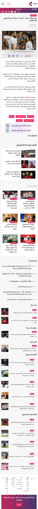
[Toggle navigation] (8, 4)
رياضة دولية (27, 9)
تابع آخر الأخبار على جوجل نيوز (21, 125)
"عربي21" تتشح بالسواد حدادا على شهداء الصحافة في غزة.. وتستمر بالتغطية (23, 349)
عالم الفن (13, 482)
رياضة (34, 9)
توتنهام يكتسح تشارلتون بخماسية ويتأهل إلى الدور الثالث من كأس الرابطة (28, 205)
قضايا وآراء (19, 482)
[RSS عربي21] (3, 12)
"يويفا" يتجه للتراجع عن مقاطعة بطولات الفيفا (28, 227)
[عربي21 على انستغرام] (9, 12)
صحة (14, 486)
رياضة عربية (19, 9)
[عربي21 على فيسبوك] (18, 12)
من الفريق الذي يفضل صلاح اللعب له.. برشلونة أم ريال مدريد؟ (12, 174)
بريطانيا (6, 488)
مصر (7, 490)
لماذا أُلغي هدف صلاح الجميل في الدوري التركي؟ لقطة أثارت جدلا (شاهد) (23, 434)
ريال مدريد (30, 116)
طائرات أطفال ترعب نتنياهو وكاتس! (20, 281)
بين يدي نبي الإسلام (24, 286)
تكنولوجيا (13, 484)
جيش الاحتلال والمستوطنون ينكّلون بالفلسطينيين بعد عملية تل (24, 335)
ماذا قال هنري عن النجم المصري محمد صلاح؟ (13, 162)
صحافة (27, 488)
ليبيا (7, 484)
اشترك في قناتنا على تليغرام (21, 130)
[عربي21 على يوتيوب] (12, 12)
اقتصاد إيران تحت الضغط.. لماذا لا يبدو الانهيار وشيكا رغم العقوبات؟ (16, 275)
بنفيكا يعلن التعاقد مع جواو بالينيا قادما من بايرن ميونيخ (28, 248)
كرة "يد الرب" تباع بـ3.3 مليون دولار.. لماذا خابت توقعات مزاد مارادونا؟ (11, 249)
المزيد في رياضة (32, 186)
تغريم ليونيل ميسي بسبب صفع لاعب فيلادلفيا (21, 456)
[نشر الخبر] (9, 56)
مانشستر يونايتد (29, 120)
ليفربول (26, 97)
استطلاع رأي (19, 488)
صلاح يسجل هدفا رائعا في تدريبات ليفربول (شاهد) (13, 153)
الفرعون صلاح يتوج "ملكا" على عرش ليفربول (25, 312)
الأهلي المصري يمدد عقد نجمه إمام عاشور (10, 227)
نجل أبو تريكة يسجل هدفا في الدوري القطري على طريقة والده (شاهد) (22, 423)
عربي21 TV (12, 479)
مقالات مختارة (19, 484)
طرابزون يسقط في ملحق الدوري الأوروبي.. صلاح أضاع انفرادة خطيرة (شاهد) (22, 445)
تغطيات (27, 482)
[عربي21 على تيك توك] (6, 12)
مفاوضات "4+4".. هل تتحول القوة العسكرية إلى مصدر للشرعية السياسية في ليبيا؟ (17, 293)
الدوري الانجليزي (21, 116)
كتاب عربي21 (19, 479)
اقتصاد (27, 484)
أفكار (21, 486)
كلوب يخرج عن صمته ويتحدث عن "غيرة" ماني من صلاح (24, 321)
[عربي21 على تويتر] (15, 12)
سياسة (34, 331)
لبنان (7, 493)
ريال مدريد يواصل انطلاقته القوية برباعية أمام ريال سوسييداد (11, 205)
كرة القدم (19, 120)
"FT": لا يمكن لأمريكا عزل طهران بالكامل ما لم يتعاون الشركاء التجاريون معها (16, 267)
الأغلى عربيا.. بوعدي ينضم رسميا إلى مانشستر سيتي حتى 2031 (21, 363)
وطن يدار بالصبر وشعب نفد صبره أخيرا (19, 299)
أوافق (19, 504)
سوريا (6, 486)
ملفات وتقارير (26, 491)
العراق (6, 481)
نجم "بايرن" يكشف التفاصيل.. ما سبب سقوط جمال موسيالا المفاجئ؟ (22, 467)
